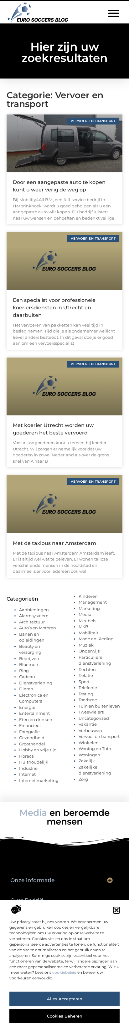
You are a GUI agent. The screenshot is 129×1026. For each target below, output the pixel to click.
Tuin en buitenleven (99, 706)
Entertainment (34, 713)
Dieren (26, 688)
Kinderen (88, 596)
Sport (84, 681)
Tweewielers (91, 711)
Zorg (83, 779)
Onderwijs (89, 650)
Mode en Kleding (96, 638)
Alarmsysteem (34, 615)
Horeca (26, 756)
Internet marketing (39, 780)
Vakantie (88, 724)
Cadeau (27, 676)
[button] (116, 910)
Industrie (28, 768)
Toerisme (88, 699)
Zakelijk (87, 760)
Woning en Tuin (95, 748)
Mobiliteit (88, 632)
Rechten (87, 669)
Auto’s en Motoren (37, 627)
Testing (86, 693)
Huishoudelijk (33, 761)
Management (93, 602)
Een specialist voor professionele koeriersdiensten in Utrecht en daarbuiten (54, 307)
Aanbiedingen (34, 609)
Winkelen (89, 742)
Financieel (30, 725)
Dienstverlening (35, 682)
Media (85, 614)
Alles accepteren (64, 998)
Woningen (89, 754)
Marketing (89, 608)
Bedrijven (29, 658)
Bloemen (28, 664)
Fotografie (29, 731)
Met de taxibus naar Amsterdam (54, 543)
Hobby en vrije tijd (38, 749)
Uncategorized (94, 718)
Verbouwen (90, 730)
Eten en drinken (35, 719)
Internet (27, 774)
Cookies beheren (64, 1015)
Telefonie (88, 687)
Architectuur (32, 621)
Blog (24, 670)
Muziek (86, 645)
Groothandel (32, 743)
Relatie (86, 675)
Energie (27, 707)
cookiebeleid (64, 972)
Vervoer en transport (99, 736)
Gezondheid (31, 737)
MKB (83, 626)
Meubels (87, 620)
